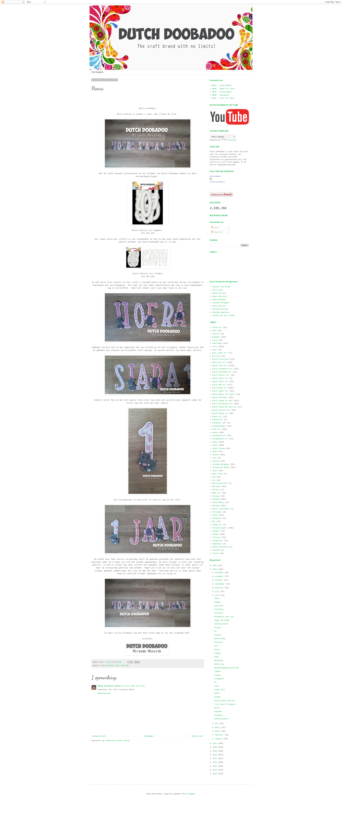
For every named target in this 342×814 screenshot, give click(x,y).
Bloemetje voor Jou (224, 617)
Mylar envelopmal (220, 509)
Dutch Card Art (219, 366)
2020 (215, 747)
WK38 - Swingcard (220, 95)
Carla (214, 340)
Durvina (216, 356)
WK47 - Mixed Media (221, 85)
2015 (215, 766)
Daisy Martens (219, 293)
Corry (214, 346)
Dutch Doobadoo (215, 176)
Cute (216, 686)
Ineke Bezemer (219, 300)
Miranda (216, 496)
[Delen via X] (133, 662)
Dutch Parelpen (219, 397)
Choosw (217, 635)
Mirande (125, 666)
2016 (215, 762)
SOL (213, 521)
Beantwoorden (104, 693)
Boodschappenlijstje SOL (226, 668)
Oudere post (197, 736)
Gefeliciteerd (221, 624)
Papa (216, 657)
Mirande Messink (220, 309)
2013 (215, 774)
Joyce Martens (219, 306)
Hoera (217, 598)
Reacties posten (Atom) (118, 741)
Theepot (216, 531)
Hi (215, 631)
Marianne (216, 486)
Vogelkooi (217, 544)
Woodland (218, 660)
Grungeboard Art (220, 439)
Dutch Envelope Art (221, 372)
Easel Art (217, 416)
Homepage (148, 736)
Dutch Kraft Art (220, 378)
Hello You (219, 664)
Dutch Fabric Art (220, 375)
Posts (216, 227)
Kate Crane (217, 474)
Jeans (214, 451)
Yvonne (215, 553)
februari (220, 735)
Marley (215, 490)
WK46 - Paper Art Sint (223, 89)
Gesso (214, 432)
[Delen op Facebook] (136, 662)
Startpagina (97, 72)
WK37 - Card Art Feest (223, 98)
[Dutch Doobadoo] (211, 179)
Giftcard (218, 606)
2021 (215, 743)
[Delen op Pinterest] (138, 662)
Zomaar (217, 697)
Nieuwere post (99, 736)
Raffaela (216, 518)
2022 (215, 569)
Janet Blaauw (218, 448)
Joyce (214, 470)
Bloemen (218, 712)
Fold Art (216, 429)
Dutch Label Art (220, 381)
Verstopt (218, 613)
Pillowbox (217, 512)
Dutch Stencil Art (110, 666)
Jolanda (216, 461)
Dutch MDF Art (219, 385)
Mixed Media (218, 502)
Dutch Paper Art (220, 391)
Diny (214, 350)
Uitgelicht (217, 541)
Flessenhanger (219, 426)
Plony (214, 515)
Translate (231, 140)
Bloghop (216, 337)
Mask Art (216, 493)
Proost (217, 628)
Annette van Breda (221, 287)
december (220, 572)
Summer (217, 602)
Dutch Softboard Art (222, 404)
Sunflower (219, 609)
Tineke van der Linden (223, 315)
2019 (215, 751)
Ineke (214, 445)
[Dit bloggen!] (131, 662)
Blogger (191, 794)
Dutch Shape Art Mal (222, 401)
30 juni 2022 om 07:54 (133, 686)
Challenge (217, 343)
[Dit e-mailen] (128, 662)
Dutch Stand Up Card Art (224, 407)
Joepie (217, 653)
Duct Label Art (219, 353)
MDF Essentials (219, 483)
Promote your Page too (217, 182)
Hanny (214, 442)
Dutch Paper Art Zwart (223, 394)
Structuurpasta (219, 528)
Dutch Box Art (219, 362)
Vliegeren (219, 679)
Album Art (217, 327)
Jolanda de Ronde (220, 467)
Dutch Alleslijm (220, 359)
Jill (214, 458)
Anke (214, 331)
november (220, 576)
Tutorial (216, 537)
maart (218, 731)
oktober (219, 580)
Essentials (217, 420)
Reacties (218, 232)
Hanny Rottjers (219, 296)
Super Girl (219, 690)
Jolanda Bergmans (220, 303)
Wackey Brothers (220, 547)
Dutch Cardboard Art (222, 369)
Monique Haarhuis (220, 312)
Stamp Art (217, 525)
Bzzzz (217, 649)
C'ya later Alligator (225, 704)
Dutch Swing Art (220, 413)
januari (219, 739)
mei (217, 723)
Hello (217, 708)
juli (217, 591)
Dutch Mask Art (219, 388)
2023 (215, 565)
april (218, 727)
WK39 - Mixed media (221, 92)
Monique (216, 506)
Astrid (215, 334)
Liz (213, 480)
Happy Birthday (221, 620)
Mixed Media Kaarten (224, 701)
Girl (216, 646)
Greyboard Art (219, 435)
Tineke (215, 534)
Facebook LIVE (219, 423)
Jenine (215, 455)
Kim (213, 477)
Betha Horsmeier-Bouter (109, 686)
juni (217, 595)
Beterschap (219, 639)
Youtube (216, 550)
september (220, 584)
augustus (220, 588)
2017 (215, 758)
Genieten (218, 642)
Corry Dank (217, 290)
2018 (215, 755)
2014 (215, 770)
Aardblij (218, 715)
